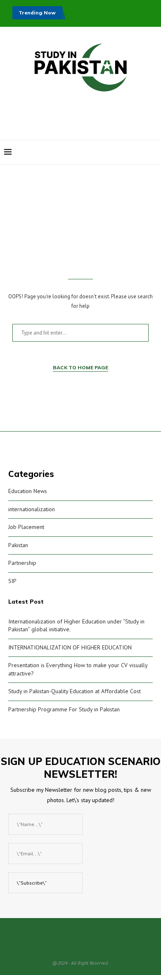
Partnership (22, 563)
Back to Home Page (80, 367)
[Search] (153, 152)
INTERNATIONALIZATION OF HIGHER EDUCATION (70, 647)
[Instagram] (123, 152)
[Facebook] (115, 152)
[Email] (141, 152)
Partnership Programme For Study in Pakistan (64, 709)
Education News (27, 491)
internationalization (31, 509)
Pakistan (18, 545)
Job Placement (26, 527)
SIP (12, 581)
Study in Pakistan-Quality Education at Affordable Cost (74, 691)
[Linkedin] (132, 152)
